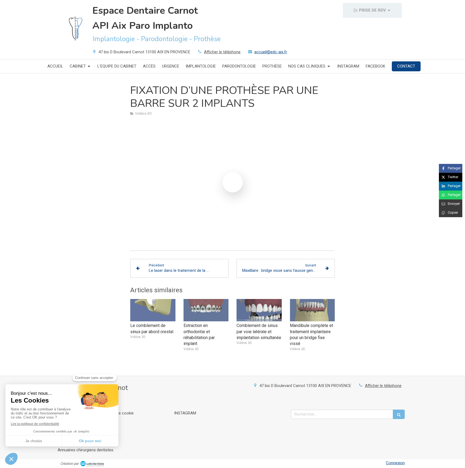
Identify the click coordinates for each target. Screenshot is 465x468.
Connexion (395, 462)
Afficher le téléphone (222, 52)
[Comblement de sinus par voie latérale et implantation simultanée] (259, 310)
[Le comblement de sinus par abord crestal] (152, 310)
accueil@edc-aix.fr (270, 52)
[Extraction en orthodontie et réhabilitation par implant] (206, 310)
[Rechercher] (399, 414)
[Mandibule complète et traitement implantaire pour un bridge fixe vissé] (312, 310)
